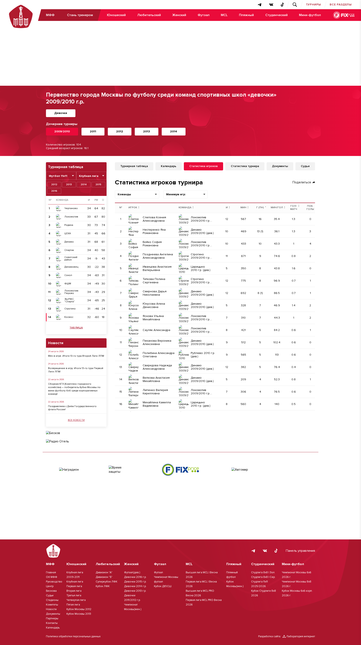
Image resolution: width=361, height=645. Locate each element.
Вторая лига (73, 591)
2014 (173, 131)
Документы (53, 614)
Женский (179, 15)
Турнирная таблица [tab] (134, 166)
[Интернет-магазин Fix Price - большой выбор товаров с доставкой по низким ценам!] (180, 469)
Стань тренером (80, 15)
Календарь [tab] (168, 166)
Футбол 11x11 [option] (58, 176)
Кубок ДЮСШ (163, 586)
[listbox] (61, 176)
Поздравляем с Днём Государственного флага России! (72, 408)
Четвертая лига (76, 600)
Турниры (313, 4)
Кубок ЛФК (103, 586)
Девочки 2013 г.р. (135, 591)
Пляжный (246, 15)
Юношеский (116, 15)
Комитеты (52, 604)
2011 (93, 131)
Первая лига (74, 586)
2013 (146, 131)
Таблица (76, 327)
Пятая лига (73, 604)
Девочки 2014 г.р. (135, 586)
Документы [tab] (280, 166)
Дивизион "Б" (104, 577)
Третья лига (73, 595)
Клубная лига (74, 581)
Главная (51, 572)
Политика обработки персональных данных (73, 636)
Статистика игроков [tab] (203, 166)
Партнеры (52, 618)
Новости (51, 609)
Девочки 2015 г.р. (135, 581)
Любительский (149, 15)
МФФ (50, 15)
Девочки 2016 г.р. (135, 577)
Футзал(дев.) (132, 572)
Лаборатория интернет (300, 636)
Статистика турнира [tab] (245, 166)
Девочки (60, 113)
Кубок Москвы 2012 (78, 609)
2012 (119, 131)
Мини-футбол (310, 15)
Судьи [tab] (305, 166)
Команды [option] (124, 194)
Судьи (49, 595)
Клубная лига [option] (88, 176)
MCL (224, 15)
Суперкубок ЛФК (106, 581)
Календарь (53, 627)
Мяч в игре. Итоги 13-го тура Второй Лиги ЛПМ (76, 356)
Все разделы (341, 4)
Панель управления (300, 551)
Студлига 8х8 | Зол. (263, 572)
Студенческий (276, 15)
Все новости (76, 420)
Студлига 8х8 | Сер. (263, 577)
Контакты (52, 623)
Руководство (54, 581)
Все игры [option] (194, 194)
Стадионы (52, 600)
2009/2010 (62, 131)
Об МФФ (51, 577)
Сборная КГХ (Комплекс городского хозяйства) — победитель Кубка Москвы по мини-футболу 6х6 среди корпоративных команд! (74, 389)
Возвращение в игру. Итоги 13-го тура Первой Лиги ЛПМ (75, 370)
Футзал (204, 15)
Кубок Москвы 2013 (78, 614)
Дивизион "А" (104, 572)
